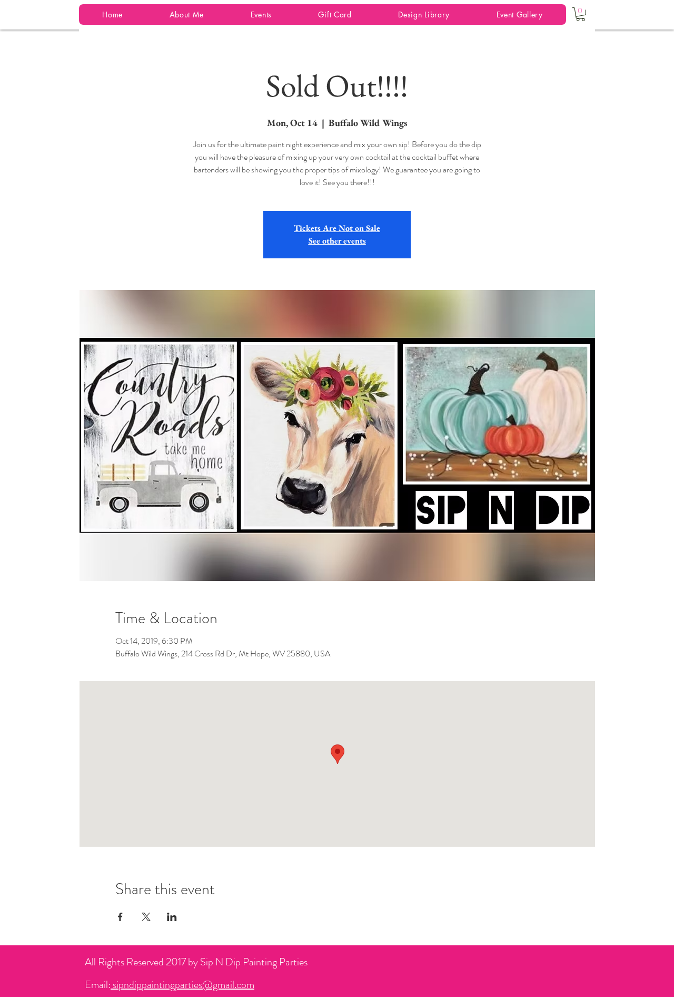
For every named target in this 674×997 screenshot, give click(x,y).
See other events (337, 240)
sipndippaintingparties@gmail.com (182, 984)
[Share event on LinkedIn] (172, 917)
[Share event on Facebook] (120, 917)
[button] (580, 14)
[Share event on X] (146, 917)
